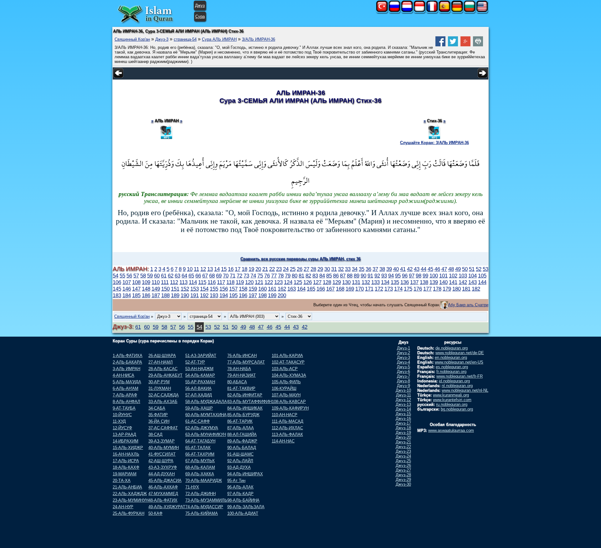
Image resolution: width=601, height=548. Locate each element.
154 (204, 289)
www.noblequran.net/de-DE (459, 352)
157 (233, 289)
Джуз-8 (403, 381)
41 (403, 269)
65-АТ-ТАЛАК (198, 447)
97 (411, 275)
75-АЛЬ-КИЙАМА (201, 513)
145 (117, 289)
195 (233, 295)
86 (336, 275)
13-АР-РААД (124, 434)
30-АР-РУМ (159, 382)
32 (341, 269)
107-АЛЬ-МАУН (286, 395)
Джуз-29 (403, 479)
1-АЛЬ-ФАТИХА (127, 355)
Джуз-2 (403, 352)
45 (430, 269)
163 (291, 289)
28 (313, 269)
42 (410, 269)
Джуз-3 (161, 39)
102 (453, 275)
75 (260, 275)
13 (210, 269)
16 (231, 269)
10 (190, 269)
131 (356, 282)
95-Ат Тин (236, 480)
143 (472, 282)
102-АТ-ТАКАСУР (288, 362)
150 (165, 289)
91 (370, 275)
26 (299, 269)
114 (193, 282)
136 (404, 282)
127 (317, 282)
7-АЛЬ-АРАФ (125, 395)
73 (246, 275)
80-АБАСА (237, 382)
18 (244, 269)
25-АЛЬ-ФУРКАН (128, 513)
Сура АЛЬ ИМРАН (219, 39)
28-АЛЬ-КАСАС (162, 368)
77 (274, 275)
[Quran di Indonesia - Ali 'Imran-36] (419, 10)
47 (444, 269)
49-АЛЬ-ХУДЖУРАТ (166, 506)
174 (398, 289)
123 (278, 282)
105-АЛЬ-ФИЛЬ (286, 382)
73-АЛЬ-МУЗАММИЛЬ (206, 500)
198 (262, 295)
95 (398, 275)
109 (146, 282)
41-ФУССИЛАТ (162, 454)
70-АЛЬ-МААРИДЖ (203, 480)
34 (354, 269)
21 (265, 269)
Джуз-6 (403, 371)
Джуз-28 (403, 475)
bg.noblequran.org (457, 409)
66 (198, 275)
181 (466, 289)
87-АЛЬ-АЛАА (240, 428)
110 (156, 282)
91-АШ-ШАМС (240, 454)
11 (196, 269)
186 (146, 295)
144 (482, 282)
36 (368, 269)
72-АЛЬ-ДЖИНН (200, 493)
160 (262, 289)
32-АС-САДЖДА (163, 395)
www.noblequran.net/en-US (459, 362)
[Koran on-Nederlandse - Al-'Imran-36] (407, 10)
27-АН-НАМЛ (160, 362)
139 (433, 282)
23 (279, 269)
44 (423, 269)
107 (126, 282)
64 (184, 275)
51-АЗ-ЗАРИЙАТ (200, 355)
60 (157, 275)
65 (191, 275)
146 (126, 289)
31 (334, 269)
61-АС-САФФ (197, 421)
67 (205, 275)
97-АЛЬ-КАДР (240, 493)
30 (327, 269)
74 (253, 275)
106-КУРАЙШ (284, 388)
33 (348, 269)
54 (115, 275)
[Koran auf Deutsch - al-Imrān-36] (457, 10)
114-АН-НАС (283, 441)
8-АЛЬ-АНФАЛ (126, 401)
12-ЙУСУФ (122, 428)
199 (272, 295)
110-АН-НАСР (284, 414)
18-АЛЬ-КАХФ (126, 467)
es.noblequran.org (452, 366)
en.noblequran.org (451, 357)
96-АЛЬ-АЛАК (240, 487)
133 (375, 282)
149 (156, 289)
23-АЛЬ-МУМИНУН (130, 500)
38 (382, 269)
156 (223, 289)
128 (327, 282)
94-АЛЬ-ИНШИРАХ (245, 474)
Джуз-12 (403, 399)
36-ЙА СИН (158, 421)
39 (389, 269)
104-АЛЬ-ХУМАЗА (289, 375)
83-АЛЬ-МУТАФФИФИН (249, 401)
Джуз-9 (403, 385)
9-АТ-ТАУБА (124, 408)
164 (301, 289)
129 (336, 282)
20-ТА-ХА (122, 480)
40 (396, 269)
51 (472, 269)
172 (379, 289)
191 (194, 295)
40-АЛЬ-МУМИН (163, 447)
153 (194, 289)
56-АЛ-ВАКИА (198, 388)
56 (129, 275)
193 (214, 295)
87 (343, 275)
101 (443, 275)
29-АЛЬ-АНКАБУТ (165, 375)
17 (237, 269)
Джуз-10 (403, 390)
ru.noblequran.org (451, 404)
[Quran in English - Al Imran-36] (482, 10)
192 (204, 295)
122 (269, 282)
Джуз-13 (403, 404)
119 (240, 282)
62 (170, 275)
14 (217, 269)
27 (306, 269)
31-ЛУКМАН (159, 388)
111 (165, 282)
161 (272, 289)
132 (366, 282)
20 (258, 269)
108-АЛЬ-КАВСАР (289, 401)
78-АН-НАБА (239, 368)
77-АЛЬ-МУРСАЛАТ (246, 362)
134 (385, 282)
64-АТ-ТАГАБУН (200, 441)
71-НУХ (192, 487)
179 (447, 289)
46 (437, 269)
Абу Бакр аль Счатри (468, 304)
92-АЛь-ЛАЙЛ (240, 460)
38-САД (155, 434)
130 (346, 282)
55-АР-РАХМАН (200, 382)
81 (301, 275)
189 (175, 295)
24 (286, 269)
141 (453, 282)
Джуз (200, 5)
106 (117, 282)
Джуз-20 (403, 437)
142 (463, 282)
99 (425, 275)
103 (463, 275)
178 (437, 289)
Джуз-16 (403, 418)
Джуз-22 (403, 446)
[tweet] (453, 45)
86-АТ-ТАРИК (240, 421)
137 (414, 282)
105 (482, 275)
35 (361, 269)
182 (476, 289)
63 (177, 275)
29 (320, 269)
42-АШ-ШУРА (160, 460)
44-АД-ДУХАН (161, 474)
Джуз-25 (403, 460)
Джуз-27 (403, 470)
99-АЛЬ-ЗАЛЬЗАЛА (246, 506)
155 (214, 289)
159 (253, 289)
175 (408, 289)
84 (322, 275)
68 (212, 275)
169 (350, 289)
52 (478, 269)
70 (226, 275)
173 (388, 289)
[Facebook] (440, 45)
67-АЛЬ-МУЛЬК (200, 460)
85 (329, 275)
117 (221, 282)
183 (117, 295)
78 (281, 275)
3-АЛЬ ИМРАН (126, 368)
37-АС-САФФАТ (163, 428)
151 (175, 289)
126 (307, 282)
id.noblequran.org (454, 381)
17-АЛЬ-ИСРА (126, 460)
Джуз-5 (403, 366)
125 (298, 282)
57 (136, 275)
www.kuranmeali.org (451, 395)
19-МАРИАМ (124, 474)
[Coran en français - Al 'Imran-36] (432, 10)
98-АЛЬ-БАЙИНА (243, 500)
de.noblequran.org (451, 348)
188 (165, 295)
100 (433, 275)
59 (150, 275)
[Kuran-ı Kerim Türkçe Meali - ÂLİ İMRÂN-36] (382, 10)
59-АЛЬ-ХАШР (199, 408)
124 (288, 282)
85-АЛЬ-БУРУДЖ (243, 414)
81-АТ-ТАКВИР (241, 388)
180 (456, 289)
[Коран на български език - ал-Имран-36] (469, 10)
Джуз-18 (403, 428)
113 (183, 282)
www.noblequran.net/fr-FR (459, 376)
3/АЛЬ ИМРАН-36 (258, 39)
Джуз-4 (403, 362)
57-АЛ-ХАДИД (198, 395)
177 (427, 289)
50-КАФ (155, 513)
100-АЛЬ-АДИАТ (242, 513)
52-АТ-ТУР (195, 362)
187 (156, 295)
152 (185, 289)
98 (418, 275)
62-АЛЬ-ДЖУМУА (201, 428)
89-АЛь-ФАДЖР (242, 441)
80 (294, 275)
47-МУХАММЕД (163, 493)
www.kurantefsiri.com (452, 399)
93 (384, 275)
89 (356, 275)
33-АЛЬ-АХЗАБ (162, 401)
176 (418, 289)
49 (458, 269)
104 (472, 275)
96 (405, 275)
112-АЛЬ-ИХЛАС (287, 428)
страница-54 (185, 39)
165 (311, 289)
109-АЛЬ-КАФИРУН (290, 408)
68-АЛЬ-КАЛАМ (200, 467)
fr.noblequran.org (451, 371)
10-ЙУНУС (122, 414)
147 (136, 289)
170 (359, 289)
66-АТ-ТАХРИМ (199, 454)
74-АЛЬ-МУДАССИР (204, 506)
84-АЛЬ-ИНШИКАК (245, 408)
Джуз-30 (403, 484)
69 (219, 275)
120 (249, 282)
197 (253, 295)
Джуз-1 (403, 348)
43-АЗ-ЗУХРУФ (162, 467)
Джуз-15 (403, 413)
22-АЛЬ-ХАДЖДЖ (130, 493)
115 (202, 282)
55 (122, 275)
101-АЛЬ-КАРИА (287, 355)
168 (340, 289)
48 (451, 269)
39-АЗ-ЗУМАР (161, 441)
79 (287, 275)
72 (239, 275)
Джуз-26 (403, 465)
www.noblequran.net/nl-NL (465, 390)
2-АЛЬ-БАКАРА (127, 362)
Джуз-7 (403, 376)
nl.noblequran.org (457, 385)
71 (232, 275)
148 (146, 289)
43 (416, 269)
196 (243, 295)
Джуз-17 (403, 423)
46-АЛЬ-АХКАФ (163, 487)
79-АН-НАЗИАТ (241, 375)
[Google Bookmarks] (465, 45)
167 (330, 289)
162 (282, 289)
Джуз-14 (403, 409)
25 (292, 269)
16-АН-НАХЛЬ (126, 454)
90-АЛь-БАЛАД (241, 447)
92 (377, 275)
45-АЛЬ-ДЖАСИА (165, 480)
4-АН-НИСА (123, 375)
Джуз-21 (403, 442)
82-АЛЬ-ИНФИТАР (244, 395)
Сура (200, 16)
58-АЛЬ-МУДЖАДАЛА (206, 401)
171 (369, 289)
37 (375, 269)
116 (212, 282)
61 (164, 275)
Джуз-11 (403, 395)
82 (308, 275)
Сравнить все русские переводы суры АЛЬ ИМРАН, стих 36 (300, 258)
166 (320, 289)
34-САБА (156, 408)
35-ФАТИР (158, 414)
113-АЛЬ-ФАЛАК (287, 434)
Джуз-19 (403, 432)
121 (259, 282)
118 (230, 282)
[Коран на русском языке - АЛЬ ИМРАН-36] (394, 10)
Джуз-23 (403, 451)
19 (251, 269)
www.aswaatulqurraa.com (451, 430)
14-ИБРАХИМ (125, 441)
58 (143, 275)
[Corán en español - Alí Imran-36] (444, 10)
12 (203, 269)
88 (349, 275)
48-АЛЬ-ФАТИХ (162, 500)
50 (465, 269)
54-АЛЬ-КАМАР (200, 375)
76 (267, 275)
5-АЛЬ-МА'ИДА (127, 382)
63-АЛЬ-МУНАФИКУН (205, 434)
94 (391, 275)
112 (174, 282)
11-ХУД (119, 421)
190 (185, 295)
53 (485, 269)
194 (223, 295)
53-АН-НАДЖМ (199, 368)
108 (136, 282)
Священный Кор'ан (132, 39)
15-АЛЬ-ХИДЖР (128, 447)
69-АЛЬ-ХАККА (199, 474)
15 (224, 269)
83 (315, 275)
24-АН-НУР (123, 506)
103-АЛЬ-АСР (285, 368)
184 (126, 295)
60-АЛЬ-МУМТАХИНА (206, 414)
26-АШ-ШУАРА (162, 355)
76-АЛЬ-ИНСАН (242, 355)
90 (363, 275)
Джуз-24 (403, 456)
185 (136, 295)
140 (443, 282)
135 (395, 282)
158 (243, 289)
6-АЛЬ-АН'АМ (125, 388)
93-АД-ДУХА (239, 467)
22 (272, 269)
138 (424, 282)
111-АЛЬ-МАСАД (287, 421)
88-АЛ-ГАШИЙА (242, 434)
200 (282, 295)
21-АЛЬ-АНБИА (127, 487)
